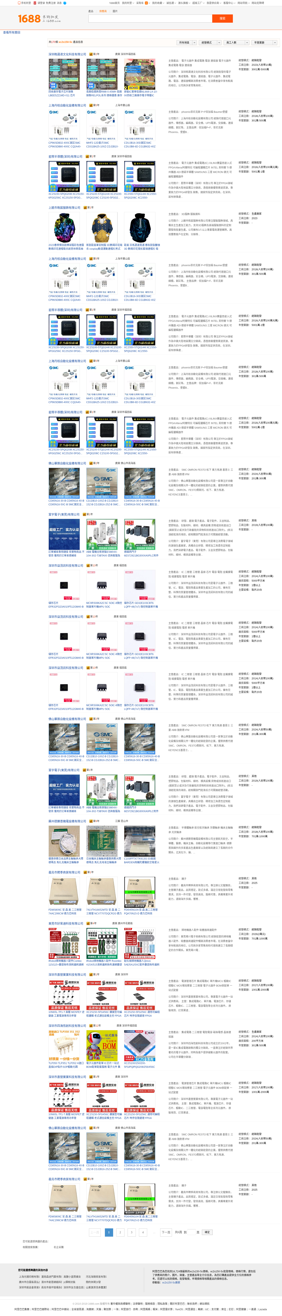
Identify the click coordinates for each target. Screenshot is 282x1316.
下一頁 (166, 1232)
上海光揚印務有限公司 (31, 1276)
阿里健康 (241, 1309)
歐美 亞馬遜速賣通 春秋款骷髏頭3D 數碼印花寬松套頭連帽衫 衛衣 (142, 249)
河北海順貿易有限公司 (98, 1276)
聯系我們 (192, 1303)
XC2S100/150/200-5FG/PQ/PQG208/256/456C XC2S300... (139, 1067)
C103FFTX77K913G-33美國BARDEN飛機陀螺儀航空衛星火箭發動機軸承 (141, 862)
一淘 (116, 1309)
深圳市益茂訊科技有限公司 (66, 565)
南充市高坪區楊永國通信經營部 (58, 1287)
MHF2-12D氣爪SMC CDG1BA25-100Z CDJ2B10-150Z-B (102, 146)
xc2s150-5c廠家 (171, 1282)
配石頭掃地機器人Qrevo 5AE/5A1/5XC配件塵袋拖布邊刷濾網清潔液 (141, 965)
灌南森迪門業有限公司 (53, 1276)
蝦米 (155, 1309)
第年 (96, 54)
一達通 (252, 1309)
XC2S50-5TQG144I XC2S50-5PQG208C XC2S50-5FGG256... (140, 198)
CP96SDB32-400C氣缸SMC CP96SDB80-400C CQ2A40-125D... (65, 146)
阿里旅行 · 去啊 (129, 1309)
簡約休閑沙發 (93, 1282)
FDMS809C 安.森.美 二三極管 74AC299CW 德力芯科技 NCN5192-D (65, 913)
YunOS (179, 1309)
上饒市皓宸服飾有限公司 (64, 207)
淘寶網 (90, 1309)
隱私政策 (162, 1303)
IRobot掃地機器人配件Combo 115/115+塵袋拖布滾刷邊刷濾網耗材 (66, 965)
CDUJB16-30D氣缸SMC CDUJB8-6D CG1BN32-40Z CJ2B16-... (139, 146)
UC (207, 1309)
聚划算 (107, 1309)
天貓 (98, 1309)
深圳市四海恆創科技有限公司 (67, 1025)
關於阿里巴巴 (177, 1303)
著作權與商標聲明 (120, 1303)
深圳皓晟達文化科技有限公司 (67, 54)
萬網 (200, 1309)
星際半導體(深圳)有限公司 (65, 156)
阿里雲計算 (166, 1309)
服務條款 (150, 1303)
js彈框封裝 (69, 1282)
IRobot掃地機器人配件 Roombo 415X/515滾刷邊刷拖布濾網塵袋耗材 (104, 965)
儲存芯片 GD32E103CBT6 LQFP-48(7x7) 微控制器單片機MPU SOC (141, 607)
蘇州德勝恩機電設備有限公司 (67, 821)
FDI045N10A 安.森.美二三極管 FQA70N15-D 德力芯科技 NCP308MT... (141, 913)
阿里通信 (190, 1309)
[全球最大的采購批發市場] (39, 18)
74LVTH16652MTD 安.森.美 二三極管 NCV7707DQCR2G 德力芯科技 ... (104, 913)
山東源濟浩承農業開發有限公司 (103, 1287)
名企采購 (59, 1247)
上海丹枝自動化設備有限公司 (67, 105)
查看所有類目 (11, 32)
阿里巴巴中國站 (60, 1309)
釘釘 (231, 1309)
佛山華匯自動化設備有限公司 (67, 463)
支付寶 (215, 1309)
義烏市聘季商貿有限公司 (64, 872)
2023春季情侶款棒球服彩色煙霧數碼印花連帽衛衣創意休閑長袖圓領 (66, 249)
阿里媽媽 (145, 1309)
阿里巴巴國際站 (40, 1309)
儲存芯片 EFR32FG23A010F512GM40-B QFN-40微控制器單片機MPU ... (66, 607)
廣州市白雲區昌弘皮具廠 (32, 1282)
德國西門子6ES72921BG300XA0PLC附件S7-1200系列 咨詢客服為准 (141, 555)
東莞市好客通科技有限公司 (66, 923)
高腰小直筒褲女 (72, 1276)
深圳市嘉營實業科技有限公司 (67, 974)
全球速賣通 (77, 1309)
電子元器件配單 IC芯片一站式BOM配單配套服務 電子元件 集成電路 (103, 1067)
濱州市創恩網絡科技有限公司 (57, 1282)
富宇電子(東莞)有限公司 (64, 514)
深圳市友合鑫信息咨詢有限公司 (81, 1287)
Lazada (262, 1309)
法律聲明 (138, 1303)
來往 (223, 1309)
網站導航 (205, 1303)
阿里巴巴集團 (21, 1309)
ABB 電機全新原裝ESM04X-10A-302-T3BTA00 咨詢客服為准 (103, 555)
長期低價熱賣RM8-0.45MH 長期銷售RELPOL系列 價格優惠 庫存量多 (104, 95)
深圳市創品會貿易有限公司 (34, 1287)
